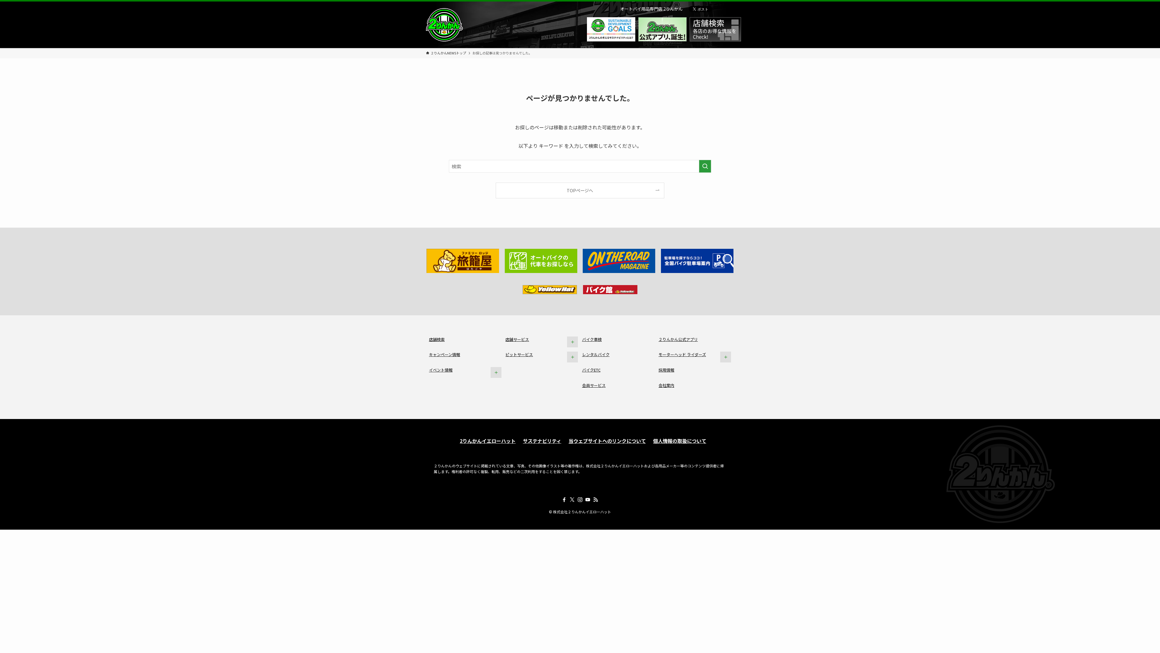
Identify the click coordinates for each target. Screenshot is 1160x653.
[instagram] (580, 500)
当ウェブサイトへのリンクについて (607, 440)
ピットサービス (519, 354)
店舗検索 (437, 339)
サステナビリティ (542, 440)
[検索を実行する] (705, 166)
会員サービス (594, 385)
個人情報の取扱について (679, 440)
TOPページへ (580, 190)
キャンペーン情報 (444, 354)
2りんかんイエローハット (488, 440)
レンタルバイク (596, 354)
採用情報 (666, 370)
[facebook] (564, 500)
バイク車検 (592, 339)
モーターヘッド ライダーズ (682, 354)
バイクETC (591, 370)
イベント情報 (441, 370)
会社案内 (666, 385)
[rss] (596, 500)
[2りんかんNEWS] (444, 24)
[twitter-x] (572, 500)
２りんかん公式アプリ (678, 339)
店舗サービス (517, 339)
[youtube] (588, 500)
